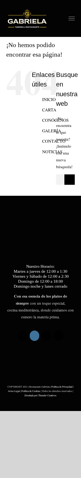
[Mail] (46, 336)
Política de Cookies (30, 391)
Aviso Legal (14, 391)
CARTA (49, 110)
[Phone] (58, 336)
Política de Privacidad (61, 386)
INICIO (49, 99)
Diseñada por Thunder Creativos (40, 395)
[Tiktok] (22, 336)
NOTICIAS (52, 151)
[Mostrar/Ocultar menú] (71, 18)
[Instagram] (34, 336)
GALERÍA (51, 131)
